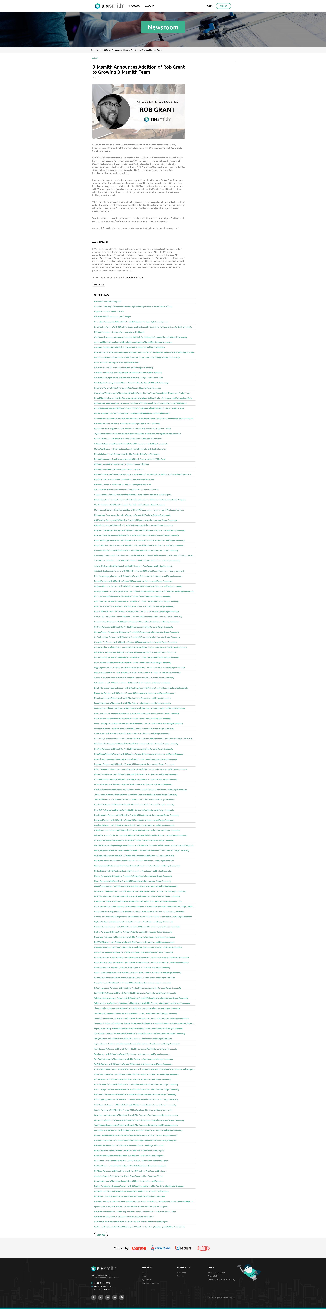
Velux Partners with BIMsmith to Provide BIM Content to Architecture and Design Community (132, 1079)
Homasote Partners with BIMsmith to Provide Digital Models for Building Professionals (129, 347)
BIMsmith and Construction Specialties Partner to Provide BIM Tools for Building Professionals (132, 515)
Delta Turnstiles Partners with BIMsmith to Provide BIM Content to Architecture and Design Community (136, 657)
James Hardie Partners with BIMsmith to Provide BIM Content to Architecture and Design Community (135, 794)
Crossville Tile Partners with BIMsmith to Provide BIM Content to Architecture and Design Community (135, 642)
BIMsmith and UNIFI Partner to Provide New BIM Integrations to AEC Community (127, 423)
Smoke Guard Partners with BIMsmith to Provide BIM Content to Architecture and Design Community (135, 1013)
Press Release (98, 284)
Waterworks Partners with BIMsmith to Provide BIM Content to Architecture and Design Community (135, 1094)
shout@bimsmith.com (103, 1289)
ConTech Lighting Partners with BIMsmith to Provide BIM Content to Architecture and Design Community (137, 637)
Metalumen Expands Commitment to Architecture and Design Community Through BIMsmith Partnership (137, 357)
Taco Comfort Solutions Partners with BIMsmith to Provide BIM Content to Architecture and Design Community (139, 1033)
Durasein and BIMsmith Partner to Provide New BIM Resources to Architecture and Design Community (135, 1135)
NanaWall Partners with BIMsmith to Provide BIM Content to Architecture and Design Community (134, 860)
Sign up (223, 6)
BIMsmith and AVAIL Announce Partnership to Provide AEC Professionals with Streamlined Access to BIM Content (140, 403)
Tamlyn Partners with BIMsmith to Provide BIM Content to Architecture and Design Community (133, 1038)
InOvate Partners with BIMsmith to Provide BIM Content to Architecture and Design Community (133, 784)
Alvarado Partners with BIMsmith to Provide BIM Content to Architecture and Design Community (133, 525)
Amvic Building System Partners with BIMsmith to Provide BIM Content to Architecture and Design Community (139, 540)
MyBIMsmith (146, 1279)
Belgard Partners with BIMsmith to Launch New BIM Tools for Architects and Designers (129, 1196)
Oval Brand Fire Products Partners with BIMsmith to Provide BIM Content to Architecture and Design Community (140, 891)
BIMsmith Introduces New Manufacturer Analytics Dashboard (119, 332)
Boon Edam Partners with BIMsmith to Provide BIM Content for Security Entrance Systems (131, 322)
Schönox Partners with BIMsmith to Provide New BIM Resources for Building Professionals (131, 444)
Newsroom (109, 6)
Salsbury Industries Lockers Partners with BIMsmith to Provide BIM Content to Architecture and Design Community (141, 998)
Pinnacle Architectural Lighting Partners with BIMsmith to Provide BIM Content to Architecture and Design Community (143, 916)
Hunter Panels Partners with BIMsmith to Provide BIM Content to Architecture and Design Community (136, 774)
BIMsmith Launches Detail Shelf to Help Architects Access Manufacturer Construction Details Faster (135, 1211)
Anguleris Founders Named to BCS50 (109, 311)
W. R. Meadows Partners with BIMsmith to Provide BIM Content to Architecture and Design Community (136, 1084)
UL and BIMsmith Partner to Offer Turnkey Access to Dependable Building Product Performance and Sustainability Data (143, 398)
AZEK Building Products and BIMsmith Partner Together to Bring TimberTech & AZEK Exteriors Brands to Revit (139, 408)
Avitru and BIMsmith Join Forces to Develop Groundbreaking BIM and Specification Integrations (133, 342)
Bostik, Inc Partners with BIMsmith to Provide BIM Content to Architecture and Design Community (134, 606)
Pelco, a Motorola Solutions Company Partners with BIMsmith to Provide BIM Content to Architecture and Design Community (145, 906)
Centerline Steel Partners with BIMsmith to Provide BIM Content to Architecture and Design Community (136, 622)
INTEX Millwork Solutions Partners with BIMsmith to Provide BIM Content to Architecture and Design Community (140, 789)
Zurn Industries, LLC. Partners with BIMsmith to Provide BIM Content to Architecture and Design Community (138, 1130)
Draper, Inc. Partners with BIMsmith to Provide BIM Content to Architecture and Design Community (134, 693)
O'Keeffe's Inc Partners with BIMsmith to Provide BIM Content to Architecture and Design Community (136, 886)
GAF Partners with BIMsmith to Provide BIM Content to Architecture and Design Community (131, 733)
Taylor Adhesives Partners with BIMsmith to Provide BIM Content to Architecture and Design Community (137, 1044)
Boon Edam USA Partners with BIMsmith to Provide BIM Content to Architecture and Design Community (136, 601)
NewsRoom (134, 6)
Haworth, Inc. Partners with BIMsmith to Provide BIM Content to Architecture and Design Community (135, 759)
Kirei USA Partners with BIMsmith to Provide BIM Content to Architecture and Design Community (134, 810)
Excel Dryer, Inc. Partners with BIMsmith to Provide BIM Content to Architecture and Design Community (136, 713)
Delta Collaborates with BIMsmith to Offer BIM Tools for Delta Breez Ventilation (126, 454)
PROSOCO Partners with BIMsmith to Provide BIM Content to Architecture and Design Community (134, 942)
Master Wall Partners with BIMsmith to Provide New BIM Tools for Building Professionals (130, 449)
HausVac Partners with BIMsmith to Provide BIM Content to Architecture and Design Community (133, 749)
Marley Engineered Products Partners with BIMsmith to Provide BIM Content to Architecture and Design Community (141, 850)
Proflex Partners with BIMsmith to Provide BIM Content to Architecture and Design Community (133, 932)
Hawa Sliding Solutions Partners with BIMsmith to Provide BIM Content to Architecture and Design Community (139, 754)
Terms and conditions (216, 1272)
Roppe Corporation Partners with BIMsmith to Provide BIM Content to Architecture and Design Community (137, 972)
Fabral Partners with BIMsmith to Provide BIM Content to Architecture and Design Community (132, 718)
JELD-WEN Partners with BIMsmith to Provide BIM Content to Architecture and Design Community (134, 799)
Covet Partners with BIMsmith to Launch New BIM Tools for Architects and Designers (128, 1181)
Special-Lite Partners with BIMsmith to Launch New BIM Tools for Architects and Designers (131, 1206)
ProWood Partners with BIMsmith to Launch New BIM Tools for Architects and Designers (130, 1166)
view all (101, 1235)
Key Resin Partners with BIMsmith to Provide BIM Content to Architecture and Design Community (134, 805)
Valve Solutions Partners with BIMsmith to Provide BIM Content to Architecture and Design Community (136, 1074)
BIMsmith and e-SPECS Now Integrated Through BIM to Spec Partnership (123, 367)
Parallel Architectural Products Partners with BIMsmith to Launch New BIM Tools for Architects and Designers (139, 1186)
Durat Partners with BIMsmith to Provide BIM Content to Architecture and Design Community (132, 698)
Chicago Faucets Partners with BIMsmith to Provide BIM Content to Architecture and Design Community (136, 632)
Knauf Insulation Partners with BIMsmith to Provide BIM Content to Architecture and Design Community (136, 815)
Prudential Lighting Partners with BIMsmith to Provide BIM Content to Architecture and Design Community (138, 947)
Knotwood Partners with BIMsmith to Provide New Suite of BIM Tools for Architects (128, 438)
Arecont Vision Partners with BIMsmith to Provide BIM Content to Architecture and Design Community (136, 550)
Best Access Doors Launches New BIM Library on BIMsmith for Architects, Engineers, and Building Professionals (139, 1227)
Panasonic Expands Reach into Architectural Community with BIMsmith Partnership (128, 372)
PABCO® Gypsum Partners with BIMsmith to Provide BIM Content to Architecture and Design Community (137, 896)
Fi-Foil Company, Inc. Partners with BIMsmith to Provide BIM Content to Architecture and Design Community (138, 723)
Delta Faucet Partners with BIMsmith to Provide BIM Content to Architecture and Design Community (135, 652)
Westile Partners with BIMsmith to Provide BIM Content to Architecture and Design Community (133, 1110)
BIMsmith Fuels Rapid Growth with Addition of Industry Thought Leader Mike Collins (128, 377)
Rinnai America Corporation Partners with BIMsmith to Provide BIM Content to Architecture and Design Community (141, 962)
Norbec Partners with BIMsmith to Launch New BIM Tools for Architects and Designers (129, 1150)
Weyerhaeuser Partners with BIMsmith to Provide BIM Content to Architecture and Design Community (136, 1115)
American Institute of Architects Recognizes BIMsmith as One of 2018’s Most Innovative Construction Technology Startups (144, 352)
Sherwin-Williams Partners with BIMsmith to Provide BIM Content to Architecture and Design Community (137, 1008)
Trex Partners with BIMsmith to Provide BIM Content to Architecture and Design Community (131, 1054)
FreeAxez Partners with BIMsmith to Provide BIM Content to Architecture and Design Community (134, 728)
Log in (209, 6)
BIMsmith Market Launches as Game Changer (112, 316)
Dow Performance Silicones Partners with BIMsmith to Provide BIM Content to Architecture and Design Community (141, 688)
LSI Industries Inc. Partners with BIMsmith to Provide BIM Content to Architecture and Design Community (137, 830)
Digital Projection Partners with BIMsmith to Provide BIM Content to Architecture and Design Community (137, 672)
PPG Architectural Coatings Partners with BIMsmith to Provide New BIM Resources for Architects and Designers (140, 500)
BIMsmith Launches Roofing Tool (107, 301)
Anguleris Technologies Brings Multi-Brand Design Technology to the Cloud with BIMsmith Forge (133, 306)
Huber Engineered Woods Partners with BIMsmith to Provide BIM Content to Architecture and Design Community (140, 769)
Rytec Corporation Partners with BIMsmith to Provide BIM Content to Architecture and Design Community (137, 988)
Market (144, 1272)
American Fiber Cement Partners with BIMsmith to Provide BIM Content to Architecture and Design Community (139, 530)
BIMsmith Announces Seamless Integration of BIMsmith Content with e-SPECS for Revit (129, 459)
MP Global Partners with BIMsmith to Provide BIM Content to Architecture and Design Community (134, 855)
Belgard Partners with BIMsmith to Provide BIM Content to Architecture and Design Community (133, 581)
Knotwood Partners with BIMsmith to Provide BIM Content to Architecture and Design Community (134, 820)
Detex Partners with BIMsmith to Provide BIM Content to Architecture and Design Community (132, 662)
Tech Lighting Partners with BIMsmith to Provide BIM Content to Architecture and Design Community (135, 1049)
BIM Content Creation (150, 1283)
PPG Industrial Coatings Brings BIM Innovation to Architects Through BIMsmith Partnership (131, 383)
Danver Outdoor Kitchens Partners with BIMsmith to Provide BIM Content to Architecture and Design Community (140, 647)
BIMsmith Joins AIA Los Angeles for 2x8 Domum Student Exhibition (121, 464)
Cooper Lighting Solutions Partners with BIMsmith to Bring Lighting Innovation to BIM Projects (132, 494)
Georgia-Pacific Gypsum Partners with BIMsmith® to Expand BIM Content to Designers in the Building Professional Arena (143, 418)
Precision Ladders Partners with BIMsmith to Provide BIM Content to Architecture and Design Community (137, 927)
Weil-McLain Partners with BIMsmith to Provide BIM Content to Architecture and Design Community (135, 1105)
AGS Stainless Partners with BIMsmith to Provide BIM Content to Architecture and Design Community (135, 520)
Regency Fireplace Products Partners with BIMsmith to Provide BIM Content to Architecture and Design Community (141, 957)
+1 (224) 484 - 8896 (102, 1283)
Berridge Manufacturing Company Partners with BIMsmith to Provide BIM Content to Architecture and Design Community (144, 591)
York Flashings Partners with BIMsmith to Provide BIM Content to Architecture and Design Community (136, 1125)
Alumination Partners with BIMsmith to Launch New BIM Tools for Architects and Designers (131, 1221)
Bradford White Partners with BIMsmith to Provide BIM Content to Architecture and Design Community (136, 611)
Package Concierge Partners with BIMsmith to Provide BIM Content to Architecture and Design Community (138, 901)
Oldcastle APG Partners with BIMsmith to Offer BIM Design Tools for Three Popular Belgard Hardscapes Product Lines (142, 393)
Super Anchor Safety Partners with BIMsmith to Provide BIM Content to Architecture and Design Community (138, 1028)
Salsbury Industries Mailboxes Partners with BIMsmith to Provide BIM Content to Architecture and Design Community (142, 1003)
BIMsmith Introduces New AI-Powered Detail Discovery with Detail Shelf (123, 1216)
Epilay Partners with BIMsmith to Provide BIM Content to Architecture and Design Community (132, 703)
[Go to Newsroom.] (91, 50)
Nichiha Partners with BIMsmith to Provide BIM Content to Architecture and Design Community (133, 876)
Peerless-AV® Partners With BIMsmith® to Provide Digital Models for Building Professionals (131, 413)
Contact (149, 6)
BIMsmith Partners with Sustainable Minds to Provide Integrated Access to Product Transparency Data (135, 1140)
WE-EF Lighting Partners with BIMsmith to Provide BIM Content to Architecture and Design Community (136, 1099)
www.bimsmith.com (134, 277)
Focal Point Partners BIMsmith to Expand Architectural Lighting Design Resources (127, 388)
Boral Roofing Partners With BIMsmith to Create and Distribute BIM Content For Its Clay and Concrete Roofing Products (143, 327)
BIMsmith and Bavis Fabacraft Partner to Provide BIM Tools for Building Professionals (128, 1145)
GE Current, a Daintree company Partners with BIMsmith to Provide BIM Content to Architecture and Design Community (143, 738)
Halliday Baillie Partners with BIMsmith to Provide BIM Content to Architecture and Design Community (136, 744)
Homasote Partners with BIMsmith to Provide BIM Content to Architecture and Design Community (134, 764)
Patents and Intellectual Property (221, 1279)
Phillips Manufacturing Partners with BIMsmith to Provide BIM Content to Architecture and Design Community (139, 911)
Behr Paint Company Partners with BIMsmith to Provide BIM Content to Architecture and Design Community (138, 576)
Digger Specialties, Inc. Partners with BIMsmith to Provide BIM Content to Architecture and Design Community (139, 667)
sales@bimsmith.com (102, 1286)
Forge (143, 1276)
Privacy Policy (213, 1276)
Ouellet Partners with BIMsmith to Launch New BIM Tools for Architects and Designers (129, 505)
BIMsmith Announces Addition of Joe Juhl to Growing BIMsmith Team (122, 484)
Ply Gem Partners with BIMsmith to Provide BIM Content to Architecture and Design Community (133, 922)
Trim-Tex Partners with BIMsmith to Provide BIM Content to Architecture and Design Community (133, 1059)
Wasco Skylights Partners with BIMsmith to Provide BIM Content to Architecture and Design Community (136, 1089)
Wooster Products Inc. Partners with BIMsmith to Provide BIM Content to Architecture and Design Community (139, 1120)
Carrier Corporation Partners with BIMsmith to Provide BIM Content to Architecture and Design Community (138, 616)
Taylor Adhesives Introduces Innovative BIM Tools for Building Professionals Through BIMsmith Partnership (137, 433)
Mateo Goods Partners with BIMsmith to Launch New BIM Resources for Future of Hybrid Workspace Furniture (139, 510)
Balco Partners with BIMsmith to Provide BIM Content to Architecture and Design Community (132, 683)
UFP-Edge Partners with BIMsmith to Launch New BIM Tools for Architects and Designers (130, 1171)
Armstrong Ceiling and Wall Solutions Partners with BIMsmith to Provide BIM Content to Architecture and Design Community (145, 555)
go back (95, 58)
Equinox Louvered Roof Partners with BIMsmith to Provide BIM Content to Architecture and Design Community (139, 708)
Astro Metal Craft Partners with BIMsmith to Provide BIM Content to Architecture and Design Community (137, 561)
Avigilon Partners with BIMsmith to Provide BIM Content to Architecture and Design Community (133, 566)
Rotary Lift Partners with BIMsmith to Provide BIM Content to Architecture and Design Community (134, 977)
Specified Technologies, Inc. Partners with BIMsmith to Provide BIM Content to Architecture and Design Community (141, 1018)
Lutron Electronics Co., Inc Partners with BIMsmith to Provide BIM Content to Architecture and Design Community (140, 835)
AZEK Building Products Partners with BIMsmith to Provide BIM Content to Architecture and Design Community (139, 571)
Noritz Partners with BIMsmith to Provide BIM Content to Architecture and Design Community (132, 881)
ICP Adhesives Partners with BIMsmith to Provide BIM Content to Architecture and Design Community (135, 779)
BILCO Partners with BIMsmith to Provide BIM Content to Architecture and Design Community (132, 596)
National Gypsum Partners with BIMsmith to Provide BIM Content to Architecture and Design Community (137, 866)
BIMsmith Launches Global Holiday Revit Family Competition (118, 469)
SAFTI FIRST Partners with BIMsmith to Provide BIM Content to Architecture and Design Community (135, 993)
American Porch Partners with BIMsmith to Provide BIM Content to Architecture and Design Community (136, 535)
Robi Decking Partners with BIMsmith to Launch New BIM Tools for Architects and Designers (131, 1191)
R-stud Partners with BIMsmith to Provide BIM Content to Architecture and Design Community (132, 983)
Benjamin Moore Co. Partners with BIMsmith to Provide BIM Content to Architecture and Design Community (138, 586)
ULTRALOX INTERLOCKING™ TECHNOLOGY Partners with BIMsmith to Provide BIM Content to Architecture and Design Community (147, 1069)
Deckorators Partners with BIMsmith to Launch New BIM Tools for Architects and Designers (131, 1160)
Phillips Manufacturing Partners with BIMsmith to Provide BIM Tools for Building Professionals (132, 428)
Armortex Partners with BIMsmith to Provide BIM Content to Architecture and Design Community (134, 677)
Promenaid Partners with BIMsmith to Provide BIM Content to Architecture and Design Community (134, 937)
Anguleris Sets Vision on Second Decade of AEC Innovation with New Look (124, 479)
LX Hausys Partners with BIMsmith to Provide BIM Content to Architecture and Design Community (134, 840)
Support (180, 1276)
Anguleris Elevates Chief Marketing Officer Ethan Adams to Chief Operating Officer (128, 1176)
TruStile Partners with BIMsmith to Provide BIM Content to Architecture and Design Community (133, 1064)
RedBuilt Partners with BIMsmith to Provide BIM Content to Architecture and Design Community (133, 952)
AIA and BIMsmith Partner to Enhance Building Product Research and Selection (126, 489)
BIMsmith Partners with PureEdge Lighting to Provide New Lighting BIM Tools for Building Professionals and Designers (142, 474)
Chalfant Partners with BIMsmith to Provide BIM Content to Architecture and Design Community (133, 627)
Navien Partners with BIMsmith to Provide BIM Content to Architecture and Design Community (133, 871)
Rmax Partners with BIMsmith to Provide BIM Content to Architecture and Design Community (132, 967)
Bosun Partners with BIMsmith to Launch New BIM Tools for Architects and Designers (128, 1155)
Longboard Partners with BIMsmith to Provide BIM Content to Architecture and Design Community (134, 825)
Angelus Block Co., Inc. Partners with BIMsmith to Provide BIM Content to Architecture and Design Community (139, 545)
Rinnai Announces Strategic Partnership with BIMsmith (116, 362)
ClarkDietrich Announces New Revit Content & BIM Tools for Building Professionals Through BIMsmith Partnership (140, 337)
